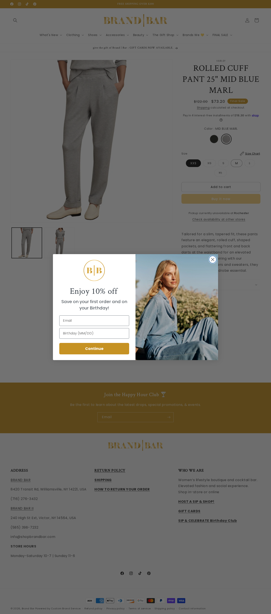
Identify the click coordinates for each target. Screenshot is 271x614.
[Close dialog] (212, 259)
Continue (94, 348)
